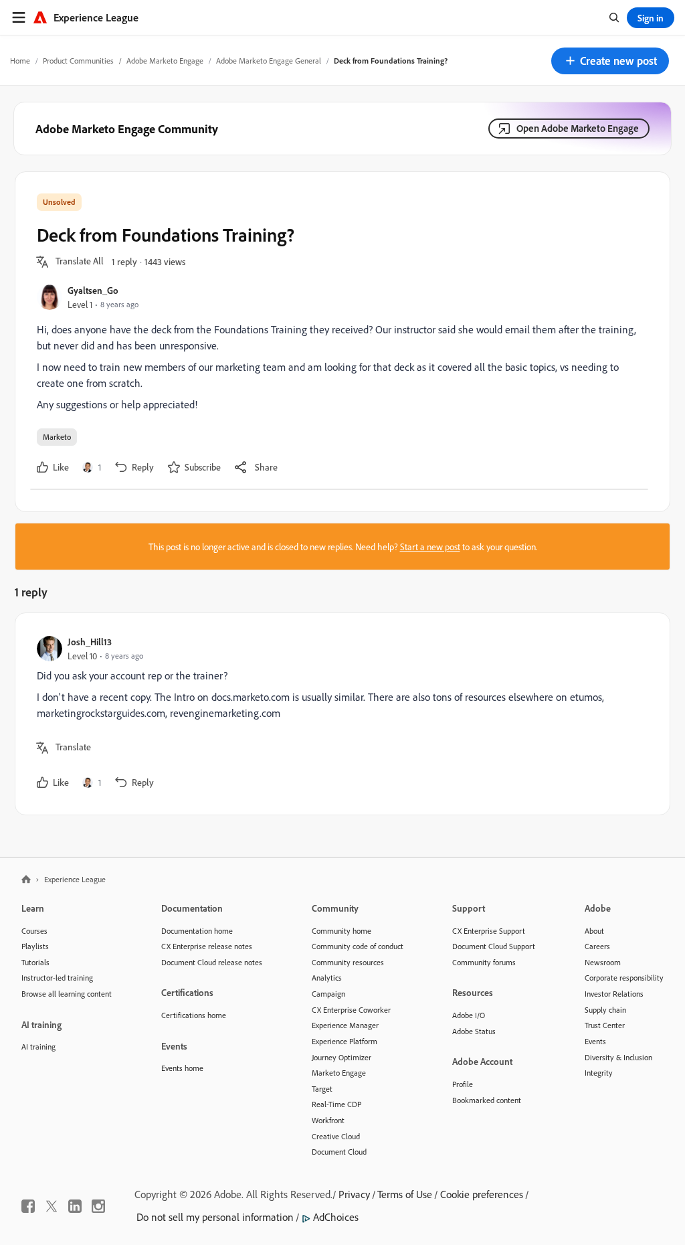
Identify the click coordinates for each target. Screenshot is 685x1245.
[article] (339, 714)
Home (20, 61)
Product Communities (78, 61)
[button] (610, 61)
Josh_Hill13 (90, 641)
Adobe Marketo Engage (164, 61)
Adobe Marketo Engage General (268, 61)
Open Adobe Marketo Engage (577, 128)
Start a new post (430, 546)
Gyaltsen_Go (93, 290)
